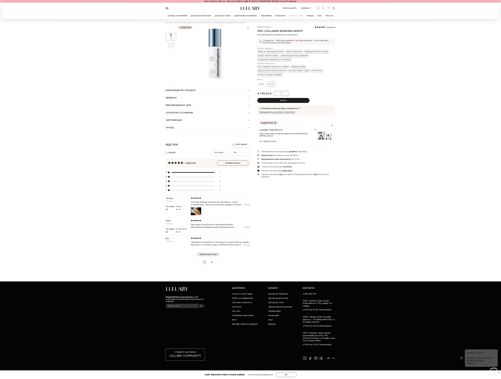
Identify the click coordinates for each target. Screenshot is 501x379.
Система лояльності (242, 302)
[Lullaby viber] (316, 358)
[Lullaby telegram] (321, 358)
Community (306, 8)
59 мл (261, 84)
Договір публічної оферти (245, 324)
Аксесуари (273, 315)
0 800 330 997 (309, 294)
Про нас (236, 311)
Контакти (236, 307)
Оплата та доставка (242, 294)
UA (328, 358)
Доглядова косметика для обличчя (197, 22)
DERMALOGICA (264, 27)
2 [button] (211, 262)
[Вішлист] (328, 8)
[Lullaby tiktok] (310, 358)
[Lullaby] (250, 8)
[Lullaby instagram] (305, 358)
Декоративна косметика (280, 307)
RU (334, 358)
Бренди (272, 324)
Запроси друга (289, 8)
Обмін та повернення (242, 298)
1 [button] (204, 262)
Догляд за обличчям (278, 294)
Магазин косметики (173, 22)
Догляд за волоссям (278, 298)
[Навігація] (166, 1)
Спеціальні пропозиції (243, 315)
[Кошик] (333, 8)
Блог (234, 320)
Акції (270, 320)
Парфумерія (274, 311)
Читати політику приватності (260, 375)
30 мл (271, 84)
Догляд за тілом (276, 302)
